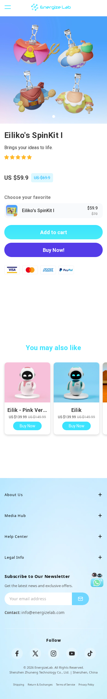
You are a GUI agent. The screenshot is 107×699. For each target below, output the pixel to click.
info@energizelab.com (42, 612)
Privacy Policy (86, 684)
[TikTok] (90, 653)
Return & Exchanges (40, 684)
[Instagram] (53, 653)
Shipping (18, 684)
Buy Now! (53, 250)
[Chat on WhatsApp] (96, 579)
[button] (18, 157)
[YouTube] (72, 653)
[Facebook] (17, 653)
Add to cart (53, 232)
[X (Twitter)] (35, 653)
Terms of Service (65, 684)
